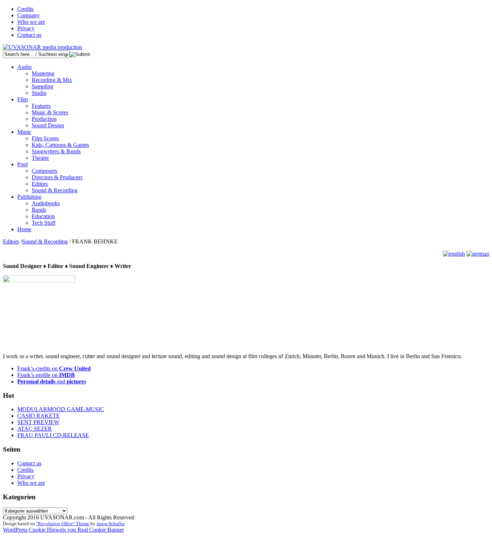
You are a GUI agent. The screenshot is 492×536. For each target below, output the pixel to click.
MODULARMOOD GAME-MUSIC (60, 409)
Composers (44, 171)
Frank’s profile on (46, 375)
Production (44, 119)
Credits (25, 9)
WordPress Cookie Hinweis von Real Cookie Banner (63, 530)
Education (43, 216)
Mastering (43, 73)
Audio (24, 67)
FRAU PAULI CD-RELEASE (53, 435)
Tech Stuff (43, 223)
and (51, 381)
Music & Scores (50, 112)
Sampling (42, 86)
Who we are (31, 22)
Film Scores (45, 138)
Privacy (26, 28)
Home (24, 229)
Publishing (29, 197)
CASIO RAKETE (38, 416)
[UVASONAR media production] (42, 47)
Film (22, 99)
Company (28, 15)
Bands (39, 210)
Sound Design (48, 125)
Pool (22, 164)
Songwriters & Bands (56, 151)
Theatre (40, 158)
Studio (39, 93)
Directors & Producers (57, 177)
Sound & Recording (54, 190)
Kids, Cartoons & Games (60, 145)
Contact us (29, 35)
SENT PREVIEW (38, 422)
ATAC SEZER (34, 429)
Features (41, 106)
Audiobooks (46, 203)
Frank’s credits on (54, 368)
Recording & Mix (52, 80)
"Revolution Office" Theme (62, 523)
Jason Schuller (111, 523)
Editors (40, 184)
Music (24, 132)
